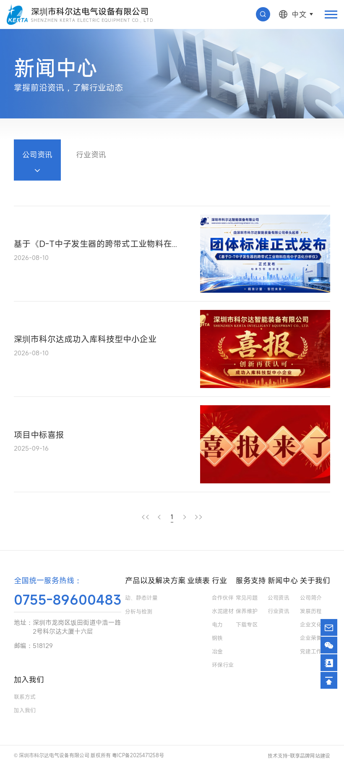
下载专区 (247, 624)
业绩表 (198, 580)
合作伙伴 (223, 597)
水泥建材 (223, 611)
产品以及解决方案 (155, 580)
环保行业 (223, 665)
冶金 (217, 651)
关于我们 (315, 580)
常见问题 (247, 597)
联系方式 (25, 696)
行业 (219, 580)
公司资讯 (37, 155)
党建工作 (311, 651)
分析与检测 (138, 611)
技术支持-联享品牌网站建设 (299, 755)
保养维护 (247, 611)
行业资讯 (91, 155)
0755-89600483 (67, 600)
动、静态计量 (141, 597)
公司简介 (311, 597)
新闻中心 (283, 580)
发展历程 (311, 611)
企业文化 (311, 624)
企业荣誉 (311, 638)
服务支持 (251, 580)
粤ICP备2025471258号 (138, 755)
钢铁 (217, 638)
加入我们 (29, 679)
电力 (217, 624)
